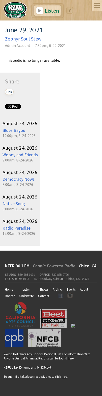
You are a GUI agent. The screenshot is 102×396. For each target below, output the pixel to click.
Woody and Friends (20, 155)
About (84, 289)
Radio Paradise (16, 228)
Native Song (13, 203)
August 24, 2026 (19, 123)
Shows (44, 289)
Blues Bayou (13, 130)
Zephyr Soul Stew (23, 39)
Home (9, 289)
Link (9, 92)
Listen (51, 10)
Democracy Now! (18, 179)
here (71, 358)
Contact (43, 296)
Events (71, 289)
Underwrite (26, 296)
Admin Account (17, 45)
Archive (57, 289)
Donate (10, 296)
